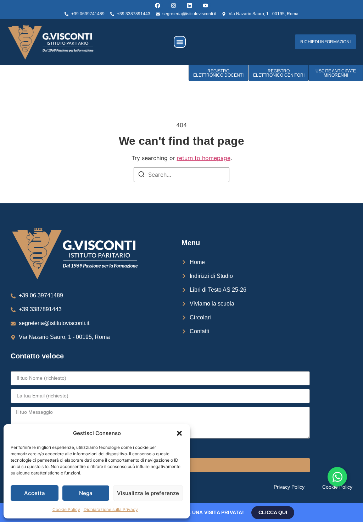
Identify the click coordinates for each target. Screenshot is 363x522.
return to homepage (203, 157)
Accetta (34, 493)
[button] (179, 433)
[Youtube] (205, 5)
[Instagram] (173, 5)
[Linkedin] (189, 5)
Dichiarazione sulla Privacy (111, 509)
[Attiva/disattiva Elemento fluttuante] (337, 477)
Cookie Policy (66, 509)
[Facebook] (157, 5)
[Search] (141, 175)
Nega (86, 493)
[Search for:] (181, 174)
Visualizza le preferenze (148, 493)
